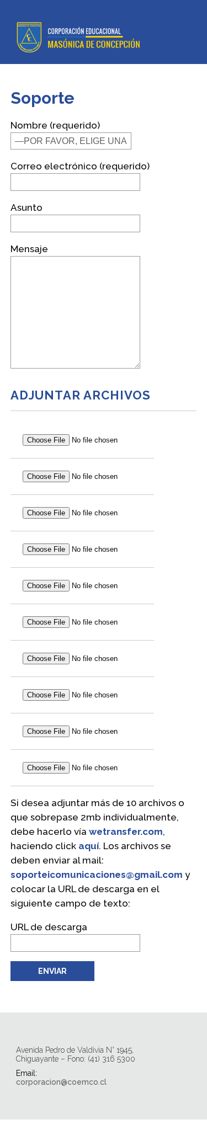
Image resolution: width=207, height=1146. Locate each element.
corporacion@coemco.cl (61, 1082)
